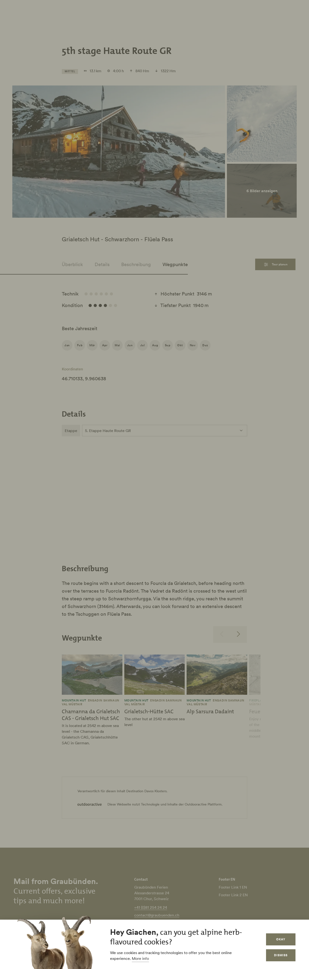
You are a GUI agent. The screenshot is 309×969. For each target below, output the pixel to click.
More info (140, 958)
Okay (280, 939)
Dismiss (281, 955)
